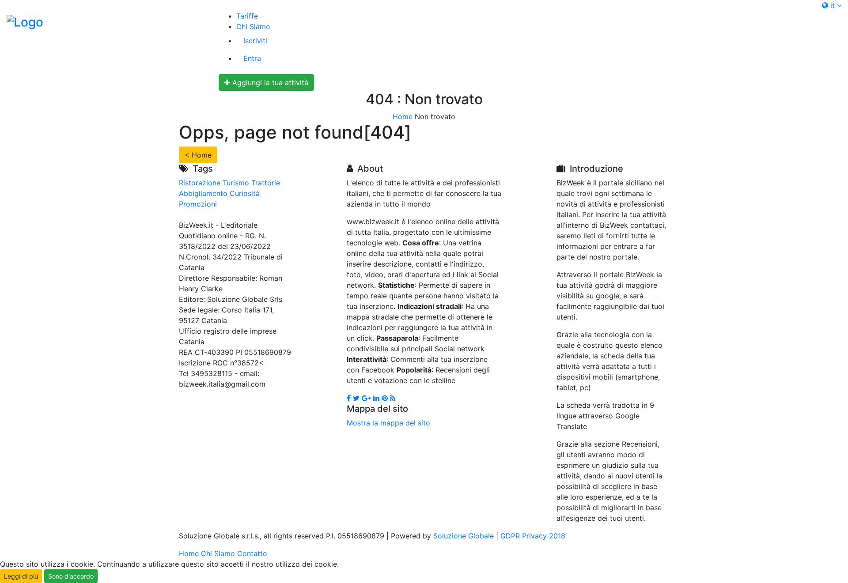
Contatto (252, 553)
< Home (198, 154)
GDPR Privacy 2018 (532, 535)
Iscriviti (255, 40)
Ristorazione (199, 182)
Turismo (236, 182)
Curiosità (245, 193)
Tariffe (247, 15)
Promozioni (198, 203)
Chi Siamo (253, 26)
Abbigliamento (203, 193)
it (832, 5)
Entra (252, 58)
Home (403, 116)
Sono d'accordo (71, 576)
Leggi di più (21, 576)
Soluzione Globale (463, 535)
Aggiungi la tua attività (269, 82)
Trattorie (265, 182)
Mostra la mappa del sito (388, 422)
